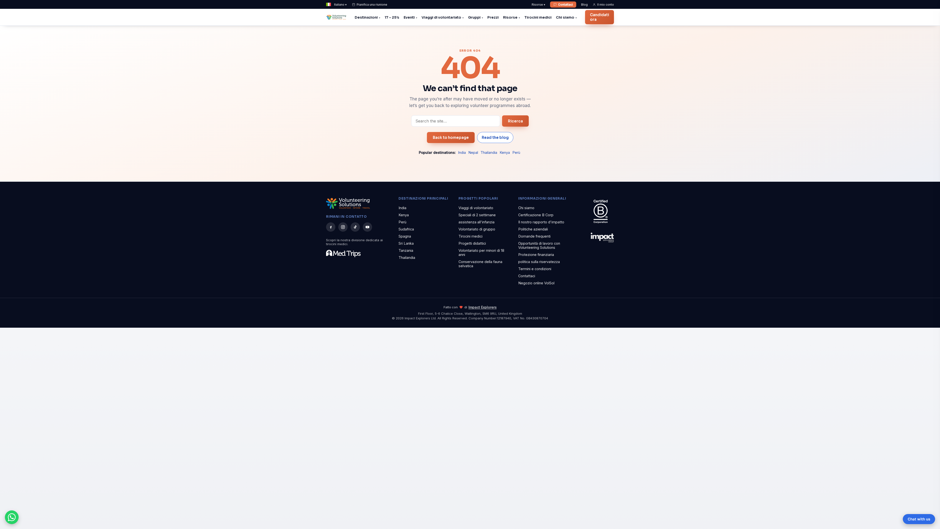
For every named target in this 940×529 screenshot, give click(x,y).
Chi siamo (565, 17)
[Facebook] (330, 227)
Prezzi (493, 17)
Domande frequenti (534, 236)
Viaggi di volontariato (441, 17)
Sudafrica (406, 229)
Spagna (405, 236)
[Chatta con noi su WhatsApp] (12, 517)
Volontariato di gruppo (476, 229)
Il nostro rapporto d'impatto (541, 222)
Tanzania (406, 250)
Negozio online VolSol (536, 283)
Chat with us (919, 519)
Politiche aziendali (533, 229)
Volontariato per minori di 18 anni (481, 252)
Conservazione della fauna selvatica (480, 264)
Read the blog (495, 137)
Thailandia (489, 152)
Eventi (409, 17)
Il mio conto (605, 4)
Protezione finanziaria (536, 254)
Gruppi (474, 17)
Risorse (510, 17)
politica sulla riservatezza (539, 262)
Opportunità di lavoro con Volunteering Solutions (539, 245)
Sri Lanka (406, 243)
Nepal (473, 152)
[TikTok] (355, 227)
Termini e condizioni (534, 269)
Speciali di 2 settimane (477, 215)
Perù (516, 152)
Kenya (505, 152)
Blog (584, 4)
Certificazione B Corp (535, 215)
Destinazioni (366, 17)
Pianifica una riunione (372, 4)
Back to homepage (451, 137)
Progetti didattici (472, 243)
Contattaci (565, 4)
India (462, 152)
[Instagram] (343, 227)
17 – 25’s (392, 17)
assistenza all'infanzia (476, 222)
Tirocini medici (538, 17)
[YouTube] (367, 227)
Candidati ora (599, 17)
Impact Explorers (483, 307)
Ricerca (515, 121)
